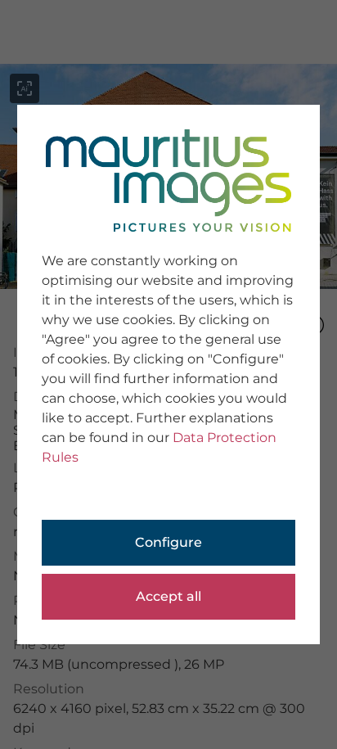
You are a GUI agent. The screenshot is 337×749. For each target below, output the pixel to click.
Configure (168, 542)
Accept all (168, 596)
